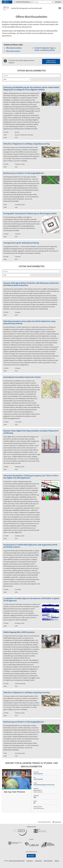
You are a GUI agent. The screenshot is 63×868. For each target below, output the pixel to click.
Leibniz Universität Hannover (17, 861)
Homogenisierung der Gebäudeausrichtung (21, 243)
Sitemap (56, 861)
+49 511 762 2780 (38, 779)
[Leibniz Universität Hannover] (7, 1)
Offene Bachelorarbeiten (13, 48)
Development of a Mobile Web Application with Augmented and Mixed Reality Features (30, 546)
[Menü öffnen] (59, 8)
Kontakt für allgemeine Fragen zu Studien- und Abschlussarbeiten (45, 49)
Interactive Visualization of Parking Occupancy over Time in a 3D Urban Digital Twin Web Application (31, 476)
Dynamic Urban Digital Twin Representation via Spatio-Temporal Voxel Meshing (31, 432)
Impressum (30, 861)
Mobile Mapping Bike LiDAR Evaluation (19, 632)
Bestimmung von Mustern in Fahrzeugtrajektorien (23, 173)
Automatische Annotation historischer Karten (22, 377)
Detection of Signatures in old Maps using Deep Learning (26, 144)
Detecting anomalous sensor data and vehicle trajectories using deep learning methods (29, 322)
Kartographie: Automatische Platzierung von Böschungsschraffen (30, 213)
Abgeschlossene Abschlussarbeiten (51, 61)
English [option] (59, 2)
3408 (34, 797)
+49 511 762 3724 (38, 774)
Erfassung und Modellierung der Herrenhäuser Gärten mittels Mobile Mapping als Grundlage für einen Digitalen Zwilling (31, 88)
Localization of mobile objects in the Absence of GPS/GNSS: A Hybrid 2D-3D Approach (31, 599)
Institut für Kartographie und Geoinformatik (26, 8)
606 (34, 803)
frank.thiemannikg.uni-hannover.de (43, 784)
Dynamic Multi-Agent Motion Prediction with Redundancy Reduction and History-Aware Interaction (31, 284)
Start (52, 2)
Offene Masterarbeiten (13, 51)
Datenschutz (38, 861)
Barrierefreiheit (48, 861)
